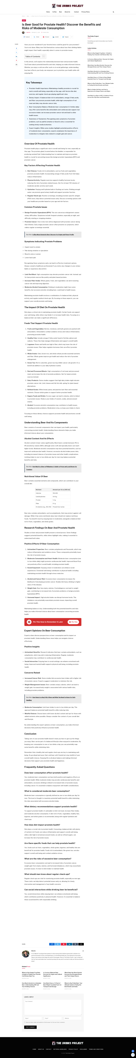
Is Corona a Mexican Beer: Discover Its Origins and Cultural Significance (52, 974)
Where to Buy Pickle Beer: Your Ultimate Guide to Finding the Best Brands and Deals (73, 984)
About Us (67, 12)
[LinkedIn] (16, 56)
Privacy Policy (86, 12)
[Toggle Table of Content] (43, 56)
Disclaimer (83, 1049)
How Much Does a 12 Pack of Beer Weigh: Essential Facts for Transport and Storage (52, 984)
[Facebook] (16, 48)
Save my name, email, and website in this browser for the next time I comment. (45, 1022)
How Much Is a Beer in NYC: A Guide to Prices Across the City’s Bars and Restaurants (100, 96)
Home (48, 12)
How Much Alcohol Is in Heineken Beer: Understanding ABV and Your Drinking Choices (31, 984)
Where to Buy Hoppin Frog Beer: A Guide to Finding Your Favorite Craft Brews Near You (31, 974)
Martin (28, 32)
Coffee (54, 12)
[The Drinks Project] (68, 6)
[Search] (113, 12)
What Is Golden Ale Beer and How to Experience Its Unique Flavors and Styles (99, 90)
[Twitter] (16, 52)
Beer (60, 12)
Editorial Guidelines (60, 1049)
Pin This (74, 622)
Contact (76, 12)
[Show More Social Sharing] (71, 37)
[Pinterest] (16, 60)
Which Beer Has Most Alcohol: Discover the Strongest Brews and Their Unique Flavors (73, 974)
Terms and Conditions (96, 1049)
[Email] (16, 64)
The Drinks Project (69, 1053)
